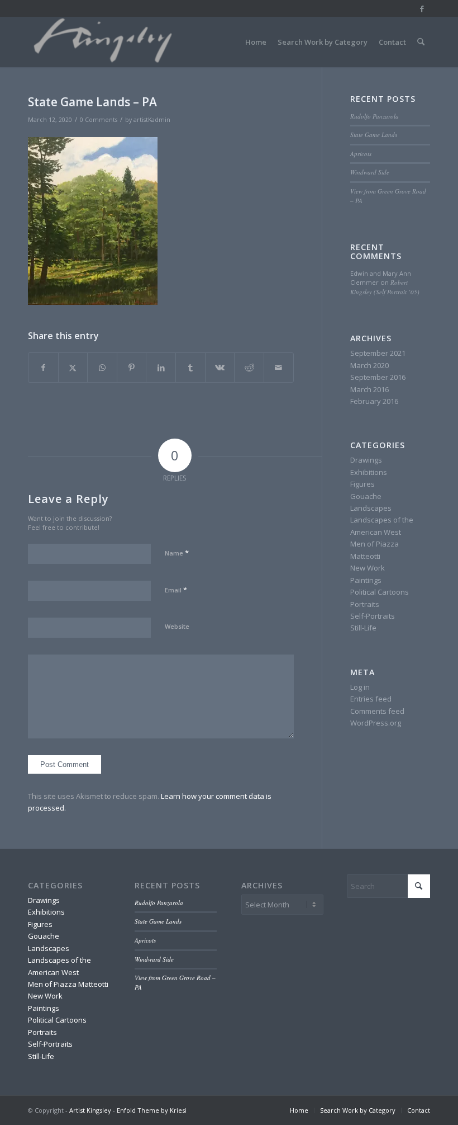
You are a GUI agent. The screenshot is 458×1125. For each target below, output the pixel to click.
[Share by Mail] (278, 367)
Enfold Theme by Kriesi (152, 1110)
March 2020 (369, 365)
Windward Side (369, 172)
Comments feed (377, 711)
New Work (367, 568)
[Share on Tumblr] (190, 367)
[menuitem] (256, 42)
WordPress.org (375, 723)
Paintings (365, 580)
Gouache (365, 496)
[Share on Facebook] (43, 367)
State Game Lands (373, 134)
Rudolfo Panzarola (374, 116)
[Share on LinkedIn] (160, 367)
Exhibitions (368, 472)
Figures (362, 484)
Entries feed (371, 699)
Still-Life (363, 628)
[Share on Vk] (220, 367)
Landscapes (371, 508)
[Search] (421, 42)
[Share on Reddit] (249, 367)
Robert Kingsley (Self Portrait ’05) (384, 287)
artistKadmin (151, 120)
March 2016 (369, 389)
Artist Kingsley (90, 1110)
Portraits (364, 604)
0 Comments (98, 120)
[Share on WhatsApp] (102, 367)
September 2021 (377, 353)
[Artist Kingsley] (104, 42)
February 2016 (374, 401)
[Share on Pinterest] (131, 367)
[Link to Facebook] (421, 8)
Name (177, 553)
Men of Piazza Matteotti (68, 984)
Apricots (360, 153)
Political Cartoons (379, 592)
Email (176, 590)
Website (177, 626)
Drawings (366, 460)
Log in (360, 687)
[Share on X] (73, 367)
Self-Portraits (372, 616)
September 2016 (377, 377)
